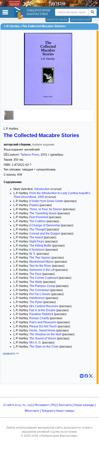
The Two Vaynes (40, 257)
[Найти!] (92, 12)
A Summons (37, 249)
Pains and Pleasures (42, 322)
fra (24, 405)
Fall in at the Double (42, 310)
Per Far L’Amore (39, 294)
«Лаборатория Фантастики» (58, 435)
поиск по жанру (57, 19)
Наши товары (65, 410)
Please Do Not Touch (43, 326)
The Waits (35, 282)
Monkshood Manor (41, 261)
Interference (37, 298)
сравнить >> (11, 353)
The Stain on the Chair (44, 346)
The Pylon (36, 302)
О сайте (8, 405)
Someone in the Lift (42, 270)
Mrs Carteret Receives (43, 306)
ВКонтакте (32, 410)
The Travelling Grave (43, 213)
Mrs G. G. (35, 342)
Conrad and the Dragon (44, 233)
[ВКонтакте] (82, 376)
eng (18, 405)
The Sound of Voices (42, 338)
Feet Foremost (38, 217)
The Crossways (39, 290)
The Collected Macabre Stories (41, 135)
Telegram (47, 410)
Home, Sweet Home (42, 330)
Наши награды (84, 405)
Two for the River (40, 265)
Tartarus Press (29, 154)
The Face (35, 274)
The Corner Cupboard (43, 277)
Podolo (34, 205)
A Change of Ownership (44, 225)
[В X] (91, 376)
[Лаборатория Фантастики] (19, 13)
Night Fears (36, 241)
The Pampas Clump (42, 286)
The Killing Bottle (40, 245)
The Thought (37, 229)
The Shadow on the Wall (45, 334)
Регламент (42, 405)
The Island (36, 237)
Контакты (65, 405)
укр (29, 405)
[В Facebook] (86, 376)
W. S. (32, 253)
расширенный (81, 19)
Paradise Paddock (41, 314)
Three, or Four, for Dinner (45, 209)
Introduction (42, 189)
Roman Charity (39, 318)
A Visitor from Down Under (46, 201)
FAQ (54, 405)
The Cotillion (37, 221)
